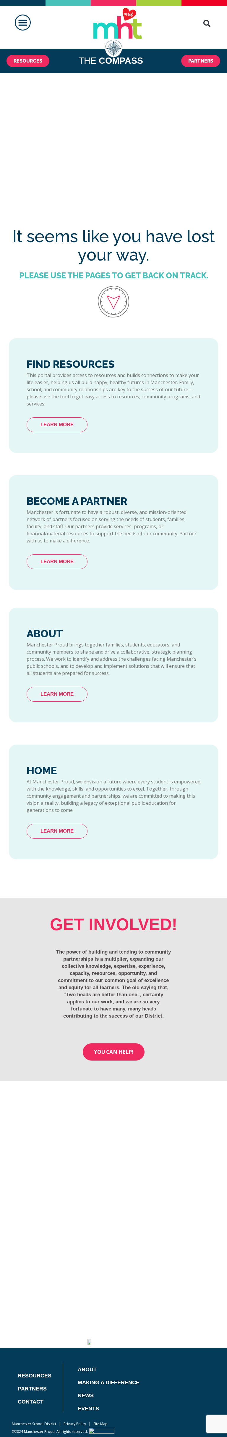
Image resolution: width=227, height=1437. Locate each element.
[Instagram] (167, 1338)
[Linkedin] (153, 1338)
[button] (23, 23)
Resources (34, 1376)
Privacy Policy (75, 1423)
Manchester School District (34, 1423)
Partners (32, 1389)
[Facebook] (109, 1338)
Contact (30, 1402)
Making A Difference (109, 1382)
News (86, 1395)
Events (88, 1409)
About (87, 1369)
